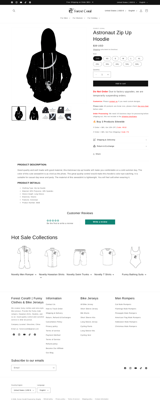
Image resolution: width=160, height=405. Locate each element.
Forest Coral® (22, 399)
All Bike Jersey (86, 304)
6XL (137, 64)
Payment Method (53, 335)
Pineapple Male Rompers (126, 313)
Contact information (101, 399)
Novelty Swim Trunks (78, 274)
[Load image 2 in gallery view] (34, 113)
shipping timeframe (129, 116)
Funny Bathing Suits (133, 274)
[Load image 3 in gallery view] (49, 113)
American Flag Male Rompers (128, 317)
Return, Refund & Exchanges (58, 317)
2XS (97, 58)
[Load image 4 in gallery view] (64, 113)
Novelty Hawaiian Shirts (51, 274)
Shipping (96, 49)
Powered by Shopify (34, 399)
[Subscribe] (53, 368)
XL (139, 58)
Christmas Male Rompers (126, 326)
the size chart (143, 106)
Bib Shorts (84, 313)
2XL (97, 64)
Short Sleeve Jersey (89, 309)
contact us (113, 101)
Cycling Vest (85, 335)
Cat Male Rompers (123, 304)
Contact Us (50, 304)
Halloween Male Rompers (126, 322)
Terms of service (53, 331)
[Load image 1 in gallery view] (19, 113)
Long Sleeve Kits (87, 331)
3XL (107, 64)
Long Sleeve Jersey (89, 322)
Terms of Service (53, 339)
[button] (14, 10)
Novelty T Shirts (103, 274)
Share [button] (98, 154)
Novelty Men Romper (22, 274)
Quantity (96, 70)
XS (107, 58)
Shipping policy (87, 399)
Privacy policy (52, 326)
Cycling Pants (86, 326)
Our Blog (50, 353)
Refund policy (52, 344)
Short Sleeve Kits (87, 317)
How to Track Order (54, 309)
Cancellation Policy (54, 322)
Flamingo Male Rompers (125, 309)
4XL (117, 64)
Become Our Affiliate (55, 348)
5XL (127, 64)
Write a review (100, 222)
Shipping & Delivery (54, 313)
